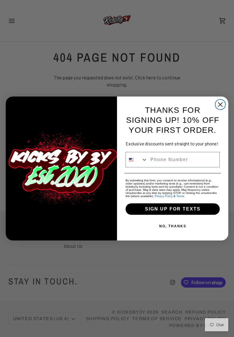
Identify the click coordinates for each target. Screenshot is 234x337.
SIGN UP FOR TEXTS (173, 208)
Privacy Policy (164, 196)
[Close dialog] (220, 104)
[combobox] (137, 159)
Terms (180, 196)
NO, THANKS (172, 226)
